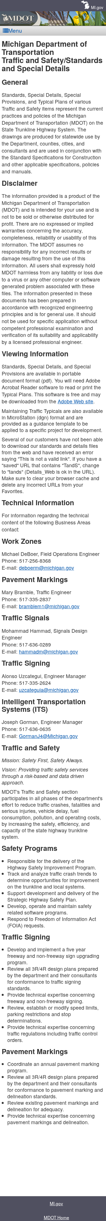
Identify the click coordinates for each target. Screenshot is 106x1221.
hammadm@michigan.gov (48, 651)
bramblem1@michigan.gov (49, 606)
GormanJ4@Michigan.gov (48, 735)
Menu (15, 30)
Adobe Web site (75, 401)
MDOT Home (56, 1217)
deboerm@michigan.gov (46, 567)
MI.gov (97, 7)
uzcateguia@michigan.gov (49, 689)
